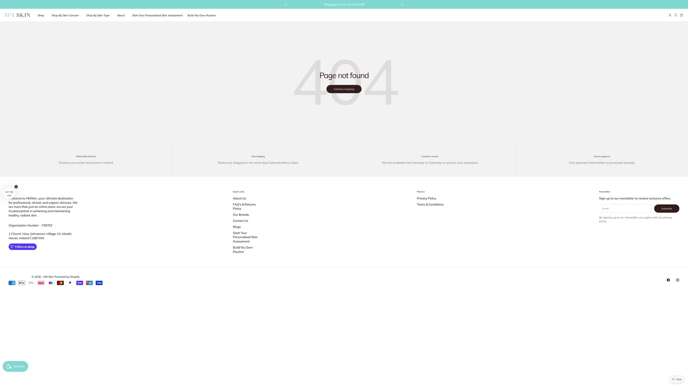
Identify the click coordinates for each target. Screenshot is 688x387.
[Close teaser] (16, 186)
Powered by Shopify (67, 276)
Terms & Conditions (430, 204)
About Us (239, 198)
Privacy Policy (426, 198)
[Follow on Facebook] (668, 280)
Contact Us (240, 221)
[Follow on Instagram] (677, 280)
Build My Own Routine (243, 249)
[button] (9, 193)
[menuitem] (42, 15)
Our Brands (241, 214)
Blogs (237, 227)
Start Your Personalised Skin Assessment (245, 237)
